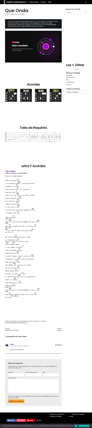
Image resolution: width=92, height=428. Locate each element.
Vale (76, 425)
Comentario (12, 378)
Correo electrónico (31, 372)
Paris (67, 80)
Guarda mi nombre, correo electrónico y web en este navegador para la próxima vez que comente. (33, 397)
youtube (31, 420)
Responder (58, 345)
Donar (49, 2)
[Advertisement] (33, 72)
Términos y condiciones (56, 414)
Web (44, 372)
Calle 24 (7, 14)
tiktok (40, 420)
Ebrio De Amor (70, 77)
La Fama (68, 84)
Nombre (11, 372)
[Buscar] (85, 2)
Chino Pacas (13, 14)
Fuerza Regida (21, 14)
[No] (90, 426)
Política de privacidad (84, 425)
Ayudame (69, 75)
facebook (12, 420)
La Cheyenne (70, 82)
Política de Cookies (78, 414)
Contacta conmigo (55, 416)
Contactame (43, 2)
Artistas (25, 2)
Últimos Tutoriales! (33, 2)
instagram (22, 420)
